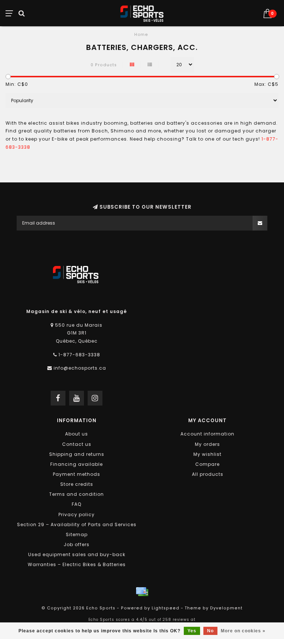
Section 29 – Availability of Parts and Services (76, 524)
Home (141, 34)
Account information (207, 434)
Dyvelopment (226, 608)
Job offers (76, 544)
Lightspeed (165, 608)
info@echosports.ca (80, 368)
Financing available (76, 464)
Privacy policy (76, 514)
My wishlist (207, 454)
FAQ (76, 504)
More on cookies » (243, 630)
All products (207, 474)
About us (76, 434)
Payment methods (76, 474)
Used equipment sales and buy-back (76, 554)
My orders (207, 444)
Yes (191, 630)
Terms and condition (76, 494)
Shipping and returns (76, 454)
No (210, 630)
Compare (207, 464)
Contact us (76, 444)
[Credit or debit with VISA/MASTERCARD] (142, 591)
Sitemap (77, 534)
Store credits (76, 484)
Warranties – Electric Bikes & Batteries (77, 564)
